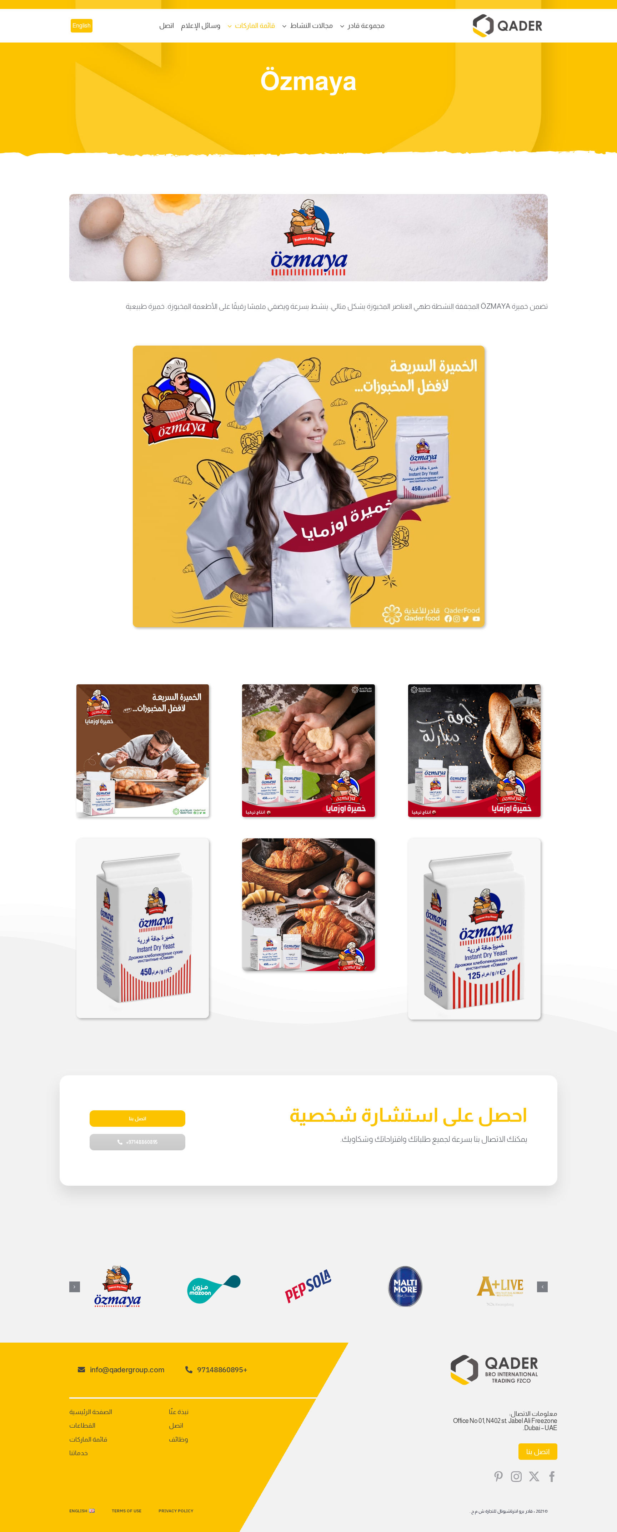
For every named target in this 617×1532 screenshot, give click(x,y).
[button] (542, 1286)
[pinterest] (498, 1476)
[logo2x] (507, 17)
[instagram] (516, 1476)
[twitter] (534, 1476)
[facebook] (552, 1476)
